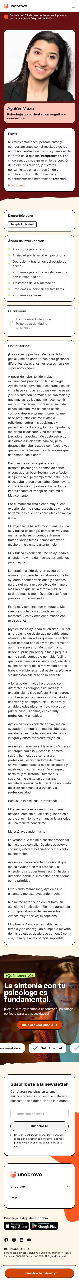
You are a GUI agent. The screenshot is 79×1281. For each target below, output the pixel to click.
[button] (73, 6)
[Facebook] (6, 1239)
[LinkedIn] (21, 1239)
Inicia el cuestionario (37, 1025)
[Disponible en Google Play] (44, 1226)
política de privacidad (38, 1135)
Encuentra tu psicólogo (39, 1273)
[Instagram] (14, 1239)
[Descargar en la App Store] (16, 1226)
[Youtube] (29, 1239)
